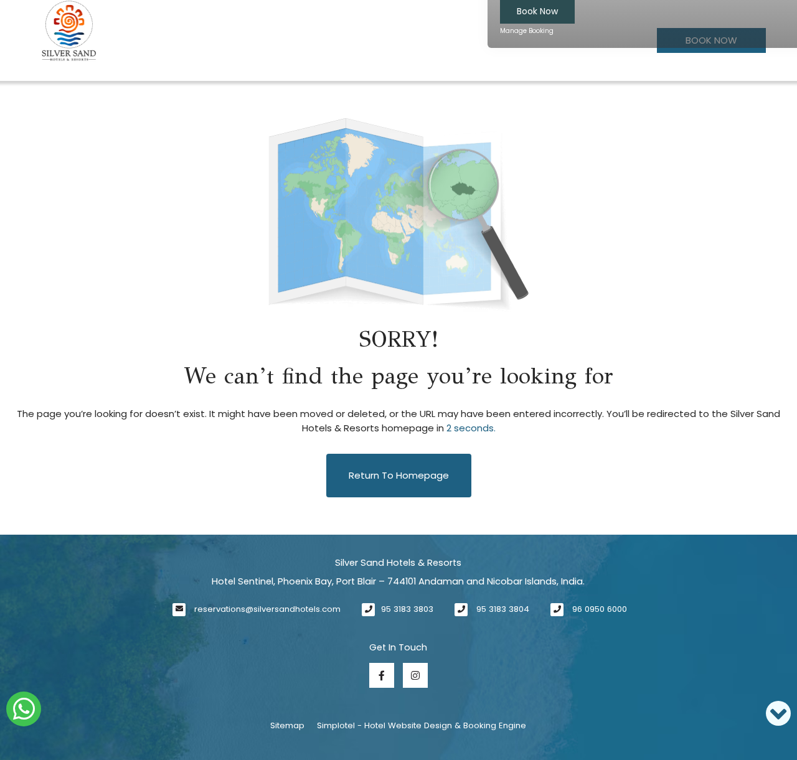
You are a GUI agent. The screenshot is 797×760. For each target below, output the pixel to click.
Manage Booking (527, 30)
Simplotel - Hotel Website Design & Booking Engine (421, 725)
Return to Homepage (399, 475)
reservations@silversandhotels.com (267, 609)
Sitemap (287, 725)
